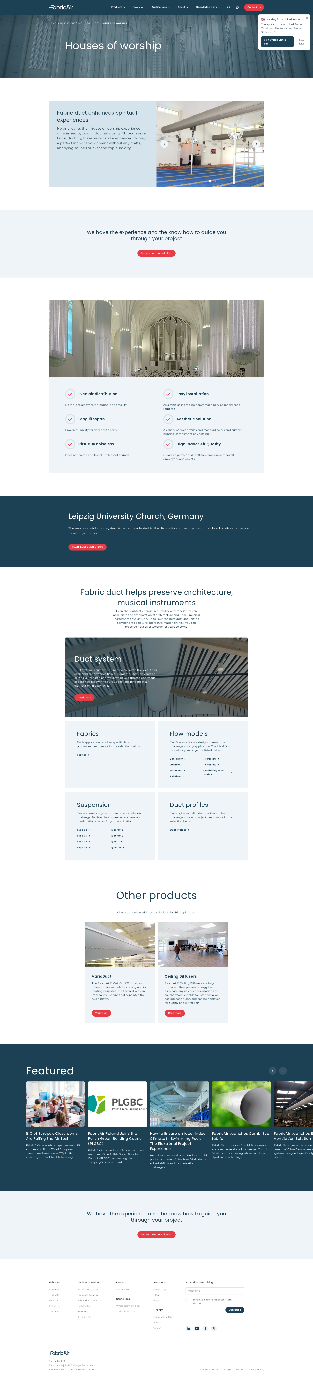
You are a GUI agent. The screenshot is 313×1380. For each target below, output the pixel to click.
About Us (54, 1306)
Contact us (254, 7)
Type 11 (115, 841)
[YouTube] (197, 1328)
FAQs (156, 1300)
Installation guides (87, 1289)
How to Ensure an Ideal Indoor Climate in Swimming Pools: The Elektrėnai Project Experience (178, 1141)
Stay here (301, 42)
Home (52, 23)
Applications (159, 7)
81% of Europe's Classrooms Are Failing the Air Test (52, 1136)
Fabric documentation (90, 1300)
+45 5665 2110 (57, 1369)
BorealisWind (56, 1289)
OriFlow (175, 764)
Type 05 (82, 841)
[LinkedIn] (188, 1328)
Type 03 (82, 829)
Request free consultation (156, 253)
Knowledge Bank (206, 7)
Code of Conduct (125, 1311)
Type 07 (116, 829)
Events (157, 1322)
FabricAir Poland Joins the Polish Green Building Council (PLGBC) (116, 1138)
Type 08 (116, 835)
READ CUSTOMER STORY (87, 546)
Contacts (54, 1311)
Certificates (83, 1306)
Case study (159, 1289)
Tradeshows (122, 1289)
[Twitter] (214, 1328)
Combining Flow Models (213, 772)
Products (116, 7)
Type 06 (82, 847)
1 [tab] (205, 181)
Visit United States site (275, 41)
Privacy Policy (256, 1369)
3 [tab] (215, 181)
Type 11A (116, 847)
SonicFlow (176, 758)
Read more (84, 697)
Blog (156, 1294)
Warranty (82, 1311)
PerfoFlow (209, 764)
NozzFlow (176, 770)
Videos (157, 1328)
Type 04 (82, 835)
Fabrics (81, 754)
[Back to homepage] (61, 7)
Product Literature (87, 1294)
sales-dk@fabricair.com (82, 1369)
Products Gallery (162, 1316)
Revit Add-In (84, 1317)
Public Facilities (88, 23)
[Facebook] (205, 1328)
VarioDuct (101, 1013)
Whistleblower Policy (128, 1305)
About (181, 7)
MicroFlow (209, 758)
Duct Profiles (178, 829)
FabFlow (175, 776)
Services (138, 7)
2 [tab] (210, 181)
